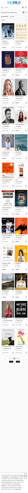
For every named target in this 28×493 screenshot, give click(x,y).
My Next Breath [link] (5, 124)
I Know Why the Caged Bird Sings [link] (20, 235)
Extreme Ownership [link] (6, 207)
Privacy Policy (14, 477)
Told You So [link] (5, 96)
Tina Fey (18, 265)
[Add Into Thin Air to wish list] (26, 158)
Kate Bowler (19, 348)
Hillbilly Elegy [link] (5, 291)
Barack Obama (19, 98)
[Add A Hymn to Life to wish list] (13, 158)
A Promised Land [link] (19, 96)
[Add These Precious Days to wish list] (26, 75)
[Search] (2, 7)
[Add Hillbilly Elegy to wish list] (13, 297)
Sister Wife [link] (4, 318)
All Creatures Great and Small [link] (7, 346)
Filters (3, 20)
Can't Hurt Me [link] (18, 291)
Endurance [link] (4, 41)
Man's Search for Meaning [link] (20, 318)
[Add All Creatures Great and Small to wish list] (13, 353)
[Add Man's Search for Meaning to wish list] (26, 325)
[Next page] (19, 358)
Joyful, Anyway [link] (19, 346)
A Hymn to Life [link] (5, 152)
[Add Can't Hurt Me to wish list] (26, 297)
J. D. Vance (5, 292)
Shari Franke (5, 265)
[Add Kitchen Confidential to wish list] (13, 242)
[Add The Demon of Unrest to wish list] (26, 214)
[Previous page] (10, 358)
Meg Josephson (6, 181)
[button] (23, 12)
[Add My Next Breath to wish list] (13, 131)
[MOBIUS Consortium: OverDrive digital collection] (14, 3)
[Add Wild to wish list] (26, 186)
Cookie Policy (18, 489)
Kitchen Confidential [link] (7, 235)
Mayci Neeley (6, 98)
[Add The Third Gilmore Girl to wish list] (26, 131)
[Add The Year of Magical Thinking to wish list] (26, 47)
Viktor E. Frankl (19, 320)
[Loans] (23, 7)
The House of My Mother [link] (7, 263)
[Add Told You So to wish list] (13, 103)
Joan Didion (19, 42)
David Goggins (19, 292)
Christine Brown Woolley (8, 320)
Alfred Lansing (6, 42)
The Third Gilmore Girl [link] (20, 124)
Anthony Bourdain (6, 237)
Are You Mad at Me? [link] (6, 180)
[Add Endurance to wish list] (13, 47)
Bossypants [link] (18, 263)
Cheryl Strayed (19, 181)
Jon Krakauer (19, 153)
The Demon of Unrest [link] (20, 207)
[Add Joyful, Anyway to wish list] (26, 353)
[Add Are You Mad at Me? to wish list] (13, 186)
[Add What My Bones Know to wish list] (13, 75)
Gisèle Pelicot (6, 153)
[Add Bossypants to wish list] (26, 269)
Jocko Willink (5, 209)
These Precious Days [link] (20, 69)
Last (18, 361)
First (11, 361)
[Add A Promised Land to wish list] (26, 103)
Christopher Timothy (7, 348)
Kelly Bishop (19, 126)
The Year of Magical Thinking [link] (20, 41)
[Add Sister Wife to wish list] (13, 325)
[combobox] (11, 7)
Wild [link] (16, 180)
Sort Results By (4, 16)
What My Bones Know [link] (7, 69)
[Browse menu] (25, 7)
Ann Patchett (19, 70)
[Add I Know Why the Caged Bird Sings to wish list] (26, 242)
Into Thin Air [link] (18, 152)
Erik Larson (19, 209)
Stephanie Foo (6, 70)
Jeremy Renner (6, 126)
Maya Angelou (19, 237)
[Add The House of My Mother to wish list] (13, 269)
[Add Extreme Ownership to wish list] (13, 214)
